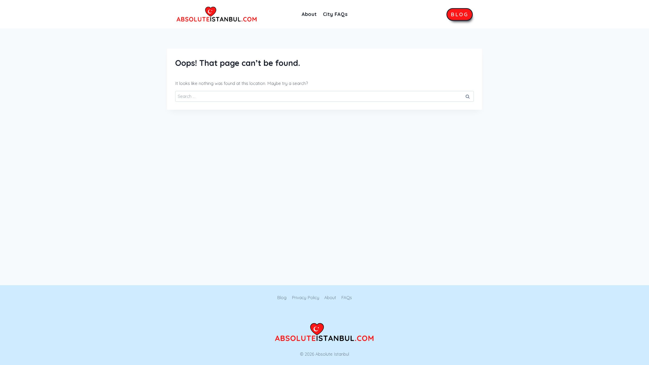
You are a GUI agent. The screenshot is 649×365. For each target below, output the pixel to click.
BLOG (459, 14)
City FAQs (335, 14)
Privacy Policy (305, 297)
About (309, 14)
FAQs (346, 297)
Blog (281, 297)
